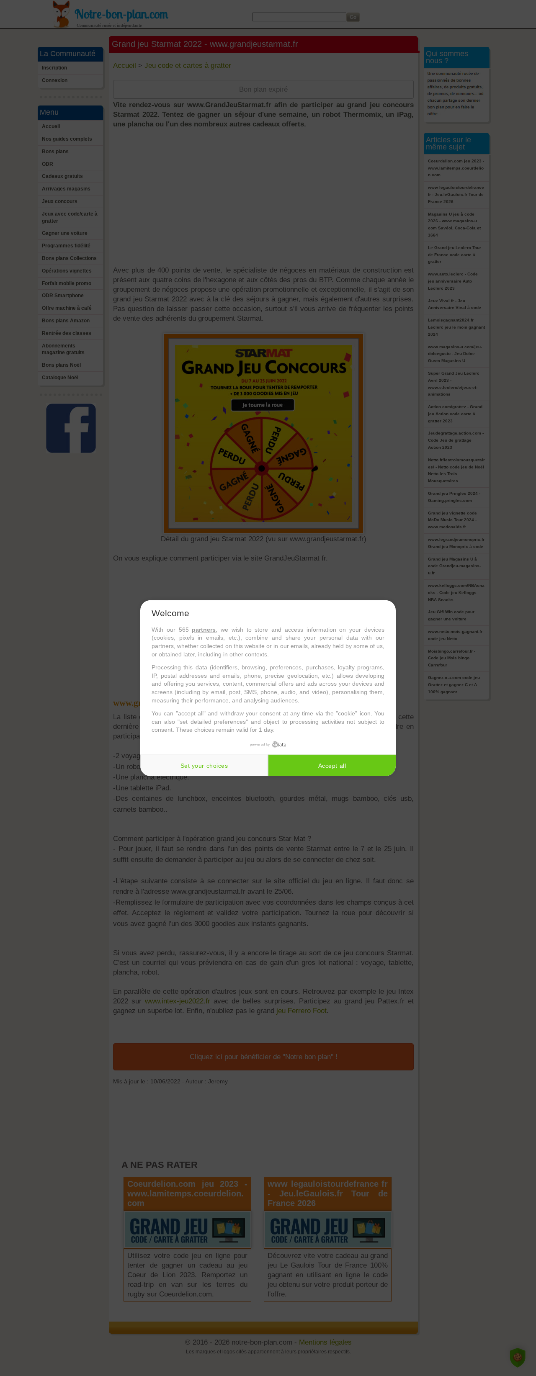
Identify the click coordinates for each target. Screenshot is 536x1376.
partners (204, 629)
